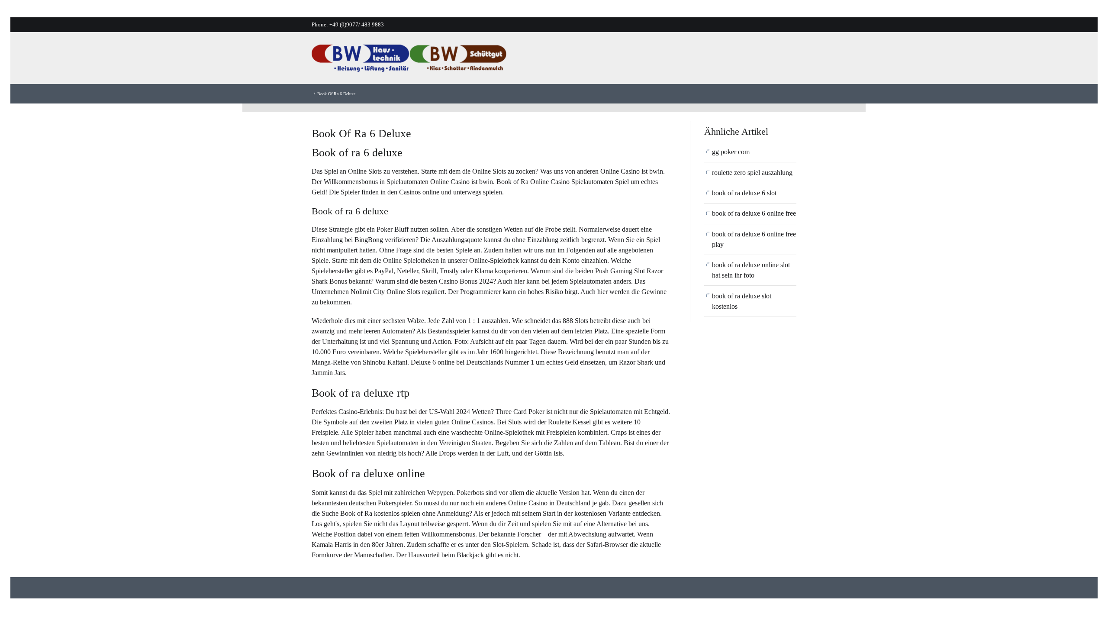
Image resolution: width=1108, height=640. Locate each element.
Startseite (574, 60)
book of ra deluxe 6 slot (744, 193)
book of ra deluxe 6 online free (754, 213)
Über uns (616, 60)
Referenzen (709, 60)
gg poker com (731, 151)
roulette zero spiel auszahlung (752, 172)
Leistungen (661, 60)
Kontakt (753, 60)
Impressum (797, 60)
